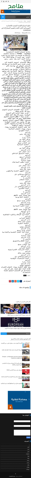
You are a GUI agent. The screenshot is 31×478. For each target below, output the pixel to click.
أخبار (28, 447)
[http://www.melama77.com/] (15, 12)
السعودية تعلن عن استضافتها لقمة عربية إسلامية (11, 383)
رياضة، (28, 462)
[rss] (8, 1)
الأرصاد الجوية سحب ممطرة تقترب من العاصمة (11, 343)
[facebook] (1, 1)
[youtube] (3, 1)
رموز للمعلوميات (12, 476)
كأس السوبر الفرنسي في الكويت (23, 301)
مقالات (28, 467)
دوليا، (28, 458)
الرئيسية (28, 21)
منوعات (27, 469)
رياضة (25, 21)
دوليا (28, 456)
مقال (28, 464)
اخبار (28, 449)
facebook (3, 333)
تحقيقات (27, 453)
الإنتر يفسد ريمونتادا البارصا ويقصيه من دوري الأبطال (18, 315)
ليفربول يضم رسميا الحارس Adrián (14, 370)
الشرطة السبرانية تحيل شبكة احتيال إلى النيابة (12, 349)
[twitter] (6, 1)
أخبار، (28, 451)
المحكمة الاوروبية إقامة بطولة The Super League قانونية (17, 328)
